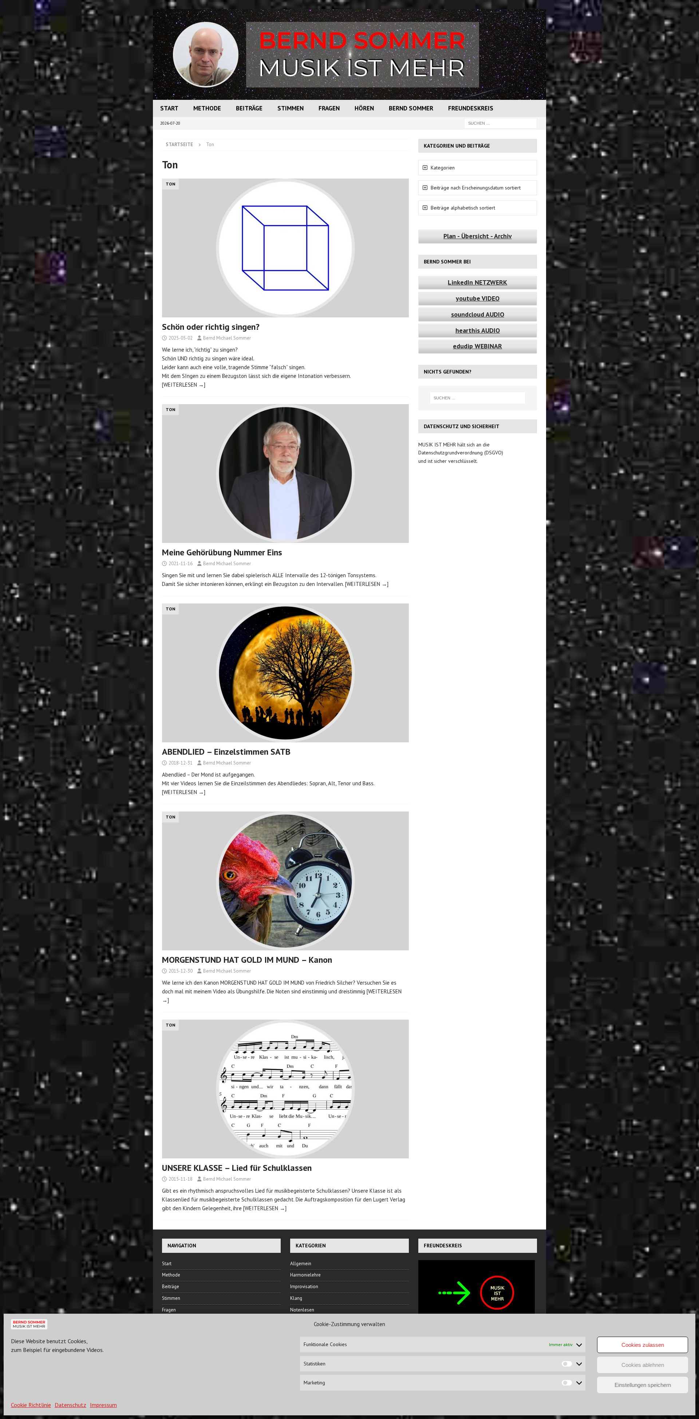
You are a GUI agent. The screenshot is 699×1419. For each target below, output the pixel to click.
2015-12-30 (181, 971)
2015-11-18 (181, 1179)
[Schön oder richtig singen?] (285, 248)
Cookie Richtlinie (31, 1404)
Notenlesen (302, 1310)
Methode (207, 108)
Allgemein (300, 1263)
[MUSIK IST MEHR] (349, 96)
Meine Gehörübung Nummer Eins (222, 552)
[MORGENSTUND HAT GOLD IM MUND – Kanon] (285, 881)
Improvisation (304, 1286)
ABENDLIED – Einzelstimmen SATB (226, 751)
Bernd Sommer (411, 108)
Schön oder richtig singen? (211, 326)
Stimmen (290, 108)
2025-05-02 (181, 338)
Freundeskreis (470, 108)
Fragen (329, 108)
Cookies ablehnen (642, 1365)
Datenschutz (70, 1404)
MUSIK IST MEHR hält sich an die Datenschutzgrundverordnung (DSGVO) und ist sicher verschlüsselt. (460, 452)
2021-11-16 (181, 563)
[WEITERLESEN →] (183, 384)
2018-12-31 (181, 763)
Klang (296, 1298)
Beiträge (249, 108)
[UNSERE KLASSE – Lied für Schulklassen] (285, 1089)
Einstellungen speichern (643, 1385)
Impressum (103, 1404)
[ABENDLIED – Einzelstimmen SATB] (285, 672)
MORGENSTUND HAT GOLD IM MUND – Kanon (247, 959)
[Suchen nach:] (500, 123)
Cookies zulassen (642, 1345)
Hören (364, 108)
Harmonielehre (305, 1275)
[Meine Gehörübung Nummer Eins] (285, 473)
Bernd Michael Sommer (227, 338)
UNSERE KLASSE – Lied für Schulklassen (237, 1167)
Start (169, 108)
